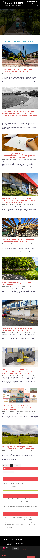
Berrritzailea (24, 517)
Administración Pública (7, 517)
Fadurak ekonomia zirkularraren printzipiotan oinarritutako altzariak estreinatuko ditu (16, 407)
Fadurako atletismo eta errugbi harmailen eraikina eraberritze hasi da (16, 504)
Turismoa (14, 527)
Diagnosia (15, 526)
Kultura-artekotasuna (23, 522)
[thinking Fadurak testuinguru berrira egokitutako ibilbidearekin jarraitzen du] (20, 434)
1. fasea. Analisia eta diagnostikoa (10, 484)
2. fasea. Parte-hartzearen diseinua (10, 486)
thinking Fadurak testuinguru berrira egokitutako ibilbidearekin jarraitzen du (18, 448)
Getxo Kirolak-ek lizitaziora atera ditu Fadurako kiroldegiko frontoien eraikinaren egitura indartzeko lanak (19, 200)
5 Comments (20, 286)
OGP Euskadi (10, 524)
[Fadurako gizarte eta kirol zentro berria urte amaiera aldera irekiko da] (20, 227)
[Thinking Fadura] (12, 3)
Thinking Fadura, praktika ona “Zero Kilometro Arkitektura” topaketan (16, 507)
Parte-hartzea (28, 524)
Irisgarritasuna (8, 522)
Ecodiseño (29, 517)
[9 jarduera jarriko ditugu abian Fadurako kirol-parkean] (20, 268)
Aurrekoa (5, 465)
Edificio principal (32, 517)
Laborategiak (31, 522)
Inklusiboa (27, 519)
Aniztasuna (11, 517)
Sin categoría (6, 489)
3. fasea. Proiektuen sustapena (30, 73)
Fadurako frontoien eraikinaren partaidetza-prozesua (13, 483)
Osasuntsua (15, 524)
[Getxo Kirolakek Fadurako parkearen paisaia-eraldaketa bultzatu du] (20, 55)
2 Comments (20, 73)
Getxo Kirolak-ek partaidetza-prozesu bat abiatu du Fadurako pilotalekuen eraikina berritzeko (20, 506)
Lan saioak (34, 522)
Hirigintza (19, 526)
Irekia (32, 519)
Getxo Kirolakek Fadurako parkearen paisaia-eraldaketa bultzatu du (17, 71)
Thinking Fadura (13, 73)
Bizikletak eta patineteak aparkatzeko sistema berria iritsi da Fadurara (17, 329)
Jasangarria (15, 522)
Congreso (5, 481)
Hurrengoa (18, 465)
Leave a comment (20, 119)
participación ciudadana (10, 526)
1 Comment (19, 204)
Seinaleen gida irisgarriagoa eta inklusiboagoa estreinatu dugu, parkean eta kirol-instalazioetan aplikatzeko (18, 155)
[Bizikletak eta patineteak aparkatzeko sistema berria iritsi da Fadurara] (20, 312)
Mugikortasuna (6, 524)
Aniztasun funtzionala (17, 517)
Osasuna (36, 526)
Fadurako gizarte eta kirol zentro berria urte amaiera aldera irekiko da (18, 241)
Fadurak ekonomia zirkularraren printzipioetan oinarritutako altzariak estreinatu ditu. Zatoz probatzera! (17, 371)
